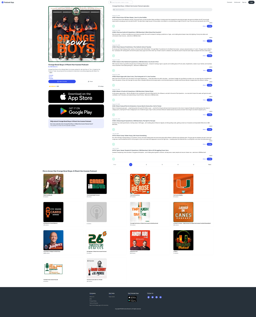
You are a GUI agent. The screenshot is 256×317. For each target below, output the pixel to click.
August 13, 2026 (116, 74)
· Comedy (50, 75)
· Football (50, 78)
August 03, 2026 (116, 118)
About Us (92, 296)
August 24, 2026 (116, 30)
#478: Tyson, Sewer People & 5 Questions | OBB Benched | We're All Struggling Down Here (140, 150)
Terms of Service (94, 303)
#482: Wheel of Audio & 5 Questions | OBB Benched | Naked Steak (132, 91)
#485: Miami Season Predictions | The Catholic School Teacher (131, 47)
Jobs (91, 299)
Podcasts (229, 2)
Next (209, 164)
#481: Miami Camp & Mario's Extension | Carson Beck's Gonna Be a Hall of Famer (136, 106)
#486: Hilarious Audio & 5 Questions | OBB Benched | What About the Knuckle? (136, 32)
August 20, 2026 (116, 45)
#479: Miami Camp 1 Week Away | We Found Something (129, 135)
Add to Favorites (63, 81)
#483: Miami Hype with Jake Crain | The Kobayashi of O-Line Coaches (134, 76)
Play (210, 26)
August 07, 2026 (116, 104)
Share (91, 81)
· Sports (50, 77)
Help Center (112, 296)
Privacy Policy (93, 301)
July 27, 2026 (115, 148)
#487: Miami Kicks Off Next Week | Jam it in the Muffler (129, 17)
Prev (114, 164)
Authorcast (237, 2)
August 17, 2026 (116, 59)
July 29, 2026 (115, 133)
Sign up (244, 2)
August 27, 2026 (116, 15)
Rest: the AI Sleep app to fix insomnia (99, 305)
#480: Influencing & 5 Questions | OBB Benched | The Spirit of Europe (133, 121)
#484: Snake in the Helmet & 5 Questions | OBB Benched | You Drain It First (135, 62)
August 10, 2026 (116, 89)
